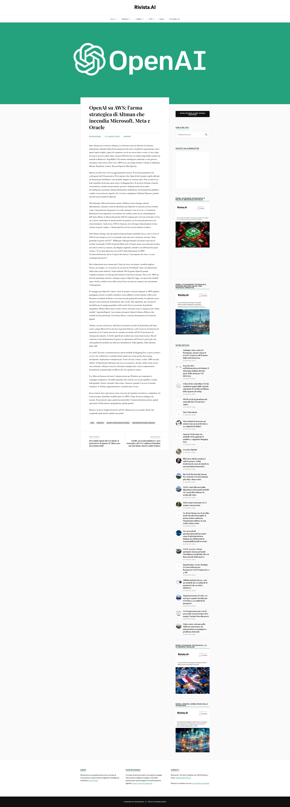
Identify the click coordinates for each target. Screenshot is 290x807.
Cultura (139, 19)
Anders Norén (160, 802)
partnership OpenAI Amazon (144, 423)
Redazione (96, 136)
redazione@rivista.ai (183, 778)
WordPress (139, 802)
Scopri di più (93, 780)
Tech (150, 19)
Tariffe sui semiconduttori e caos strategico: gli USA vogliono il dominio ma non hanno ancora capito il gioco (143, 443)
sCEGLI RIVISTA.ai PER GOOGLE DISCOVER (192, 114)
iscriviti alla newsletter (200, 783)
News (112, 19)
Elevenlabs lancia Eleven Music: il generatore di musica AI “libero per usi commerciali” (104, 443)
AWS (92, 423)
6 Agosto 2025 (113, 136)
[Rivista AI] (145, 7)
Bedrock (100, 423)
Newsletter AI (174, 19)
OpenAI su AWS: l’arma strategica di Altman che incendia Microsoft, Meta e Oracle (119, 117)
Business (125, 19)
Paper (162, 19)
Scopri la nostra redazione (142, 783)
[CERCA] (206, 134)
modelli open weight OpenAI (118, 423)
